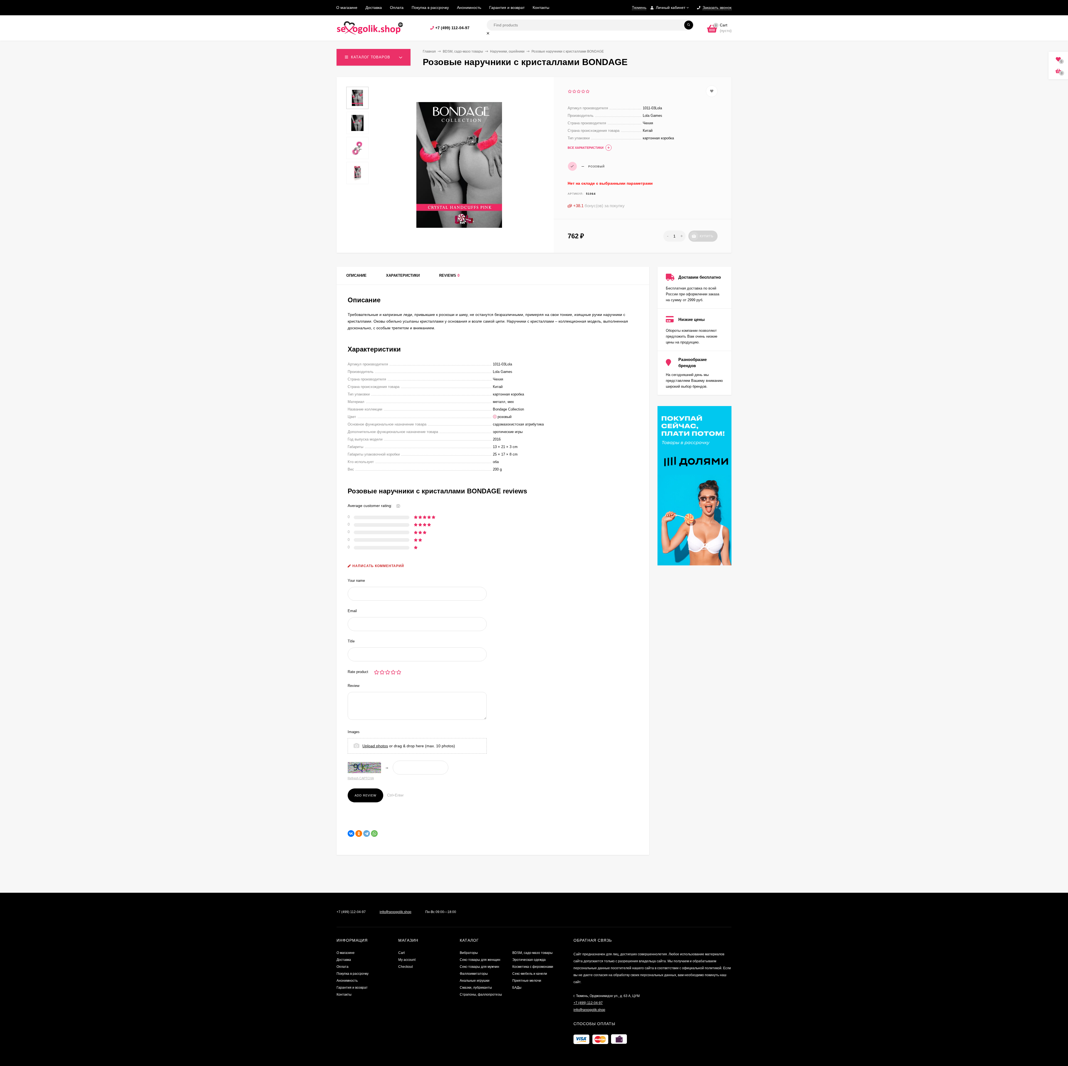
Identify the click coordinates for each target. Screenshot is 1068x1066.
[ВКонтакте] (351, 833)
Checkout (405, 967)
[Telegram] (366, 833)
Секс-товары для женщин (480, 960)
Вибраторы (469, 953)
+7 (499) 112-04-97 (452, 28)
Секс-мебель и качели (529, 974)
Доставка (373, 7)
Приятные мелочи (526, 981)
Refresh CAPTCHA (361, 778)
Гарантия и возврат (507, 7)
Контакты (541, 7)
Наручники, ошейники (507, 51)
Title (351, 641)
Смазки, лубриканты (476, 988)
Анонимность (469, 7)
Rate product (358, 672)
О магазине (346, 7)
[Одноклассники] (358, 833)
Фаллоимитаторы (474, 974)
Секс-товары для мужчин (479, 967)
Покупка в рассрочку (430, 7)
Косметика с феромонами (532, 967)
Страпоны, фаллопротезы (481, 994)
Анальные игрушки (475, 981)
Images (354, 732)
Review (353, 686)
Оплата (397, 7)
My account (407, 960)
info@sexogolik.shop (395, 912)
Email (352, 611)
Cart (401, 953)
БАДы (516, 988)
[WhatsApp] (374, 833)
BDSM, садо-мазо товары (463, 51)
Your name (356, 580)
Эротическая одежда (529, 960)
